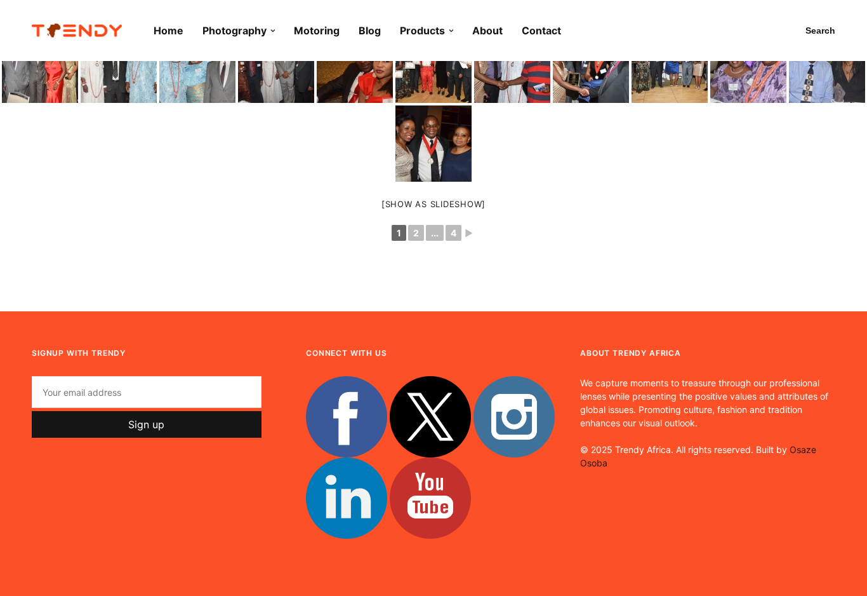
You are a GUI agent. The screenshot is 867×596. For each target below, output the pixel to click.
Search (820, 30)
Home (168, 30)
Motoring (317, 30)
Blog (370, 30)
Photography (234, 30)
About (487, 30)
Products (422, 30)
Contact (541, 30)
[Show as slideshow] (433, 204)
